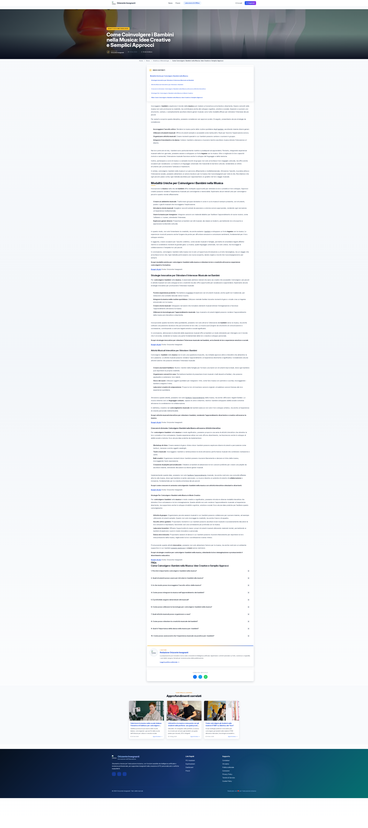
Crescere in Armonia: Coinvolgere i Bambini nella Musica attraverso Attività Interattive (178, 89)
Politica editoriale (228, 767)
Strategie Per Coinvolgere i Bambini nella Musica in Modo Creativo (172, 93)
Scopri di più (156, 269)
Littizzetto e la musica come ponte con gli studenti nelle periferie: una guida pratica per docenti (183, 725)
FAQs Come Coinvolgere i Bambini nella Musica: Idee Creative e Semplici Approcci (177, 97)
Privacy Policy (227, 774)
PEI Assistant (190, 760)
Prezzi (178, 3)
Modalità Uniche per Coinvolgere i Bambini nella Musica (169, 76)
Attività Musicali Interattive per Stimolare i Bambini (167, 84)
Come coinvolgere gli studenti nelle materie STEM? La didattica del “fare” (220, 724)
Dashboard (189, 767)
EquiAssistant (190, 764)
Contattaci (226, 760)
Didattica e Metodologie (118, 28)
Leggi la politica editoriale (168, 662)
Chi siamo (225, 764)
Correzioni (225, 771)
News (170, 3)
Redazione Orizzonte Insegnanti (174, 652)
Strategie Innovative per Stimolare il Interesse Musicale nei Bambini (172, 80)
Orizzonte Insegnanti (117, 52)
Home (141, 61)
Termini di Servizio (228, 778)
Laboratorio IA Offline (192, 3)
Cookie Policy (227, 781)
